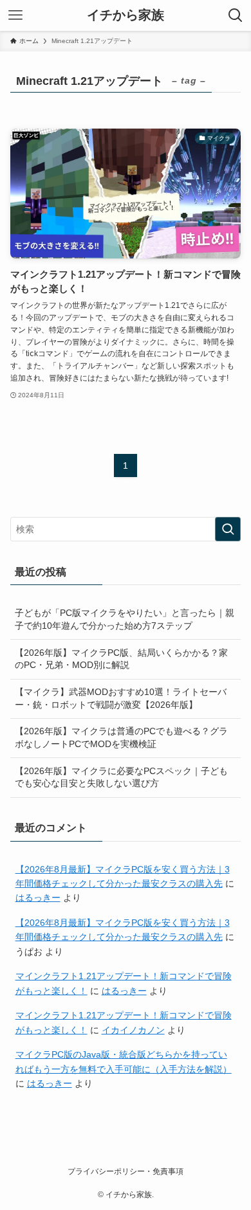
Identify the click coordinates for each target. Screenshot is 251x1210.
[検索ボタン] (235, 15)
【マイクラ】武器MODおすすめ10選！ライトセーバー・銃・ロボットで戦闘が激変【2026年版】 (121, 698)
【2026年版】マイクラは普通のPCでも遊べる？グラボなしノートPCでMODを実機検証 (121, 737)
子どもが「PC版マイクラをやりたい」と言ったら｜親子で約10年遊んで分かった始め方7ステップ (124, 619)
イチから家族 (125, 15)
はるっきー (37, 897)
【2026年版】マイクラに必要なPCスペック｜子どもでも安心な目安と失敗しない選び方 (121, 777)
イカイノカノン (133, 1030)
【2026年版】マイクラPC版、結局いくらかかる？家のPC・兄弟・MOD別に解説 (121, 659)
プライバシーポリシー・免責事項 (125, 1171)
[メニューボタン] (15, 15)
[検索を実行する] (228, 529)
